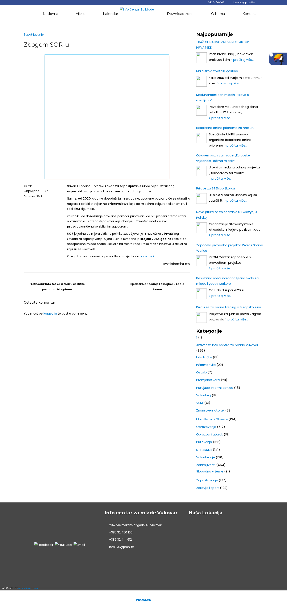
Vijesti (80, 14)
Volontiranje (205, 457)
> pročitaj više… (242, 59)
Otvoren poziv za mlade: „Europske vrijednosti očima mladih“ (223, 158)
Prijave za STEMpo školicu (215, 188)
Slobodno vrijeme (209, 471)
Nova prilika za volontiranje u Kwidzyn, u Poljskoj (226, 215)
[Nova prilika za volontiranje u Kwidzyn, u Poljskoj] (201, 227)
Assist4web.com (28, 588)
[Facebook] (43, 544)
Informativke (206, 365)
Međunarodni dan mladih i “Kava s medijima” (222, 97)
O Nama (218, 14)
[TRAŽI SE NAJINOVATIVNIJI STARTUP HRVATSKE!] (201, 57)
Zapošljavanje (34, 34)
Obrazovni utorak (209, 434)
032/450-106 (216, 2)
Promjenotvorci (208, 380)
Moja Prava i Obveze (212, 419)
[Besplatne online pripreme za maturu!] (201, 138)
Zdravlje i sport (207, 488)
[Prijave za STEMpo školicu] (201, 198)
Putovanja (204, 442)
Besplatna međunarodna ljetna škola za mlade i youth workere (227, 281)
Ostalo (201, 372)
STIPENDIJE (204, 449)
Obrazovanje (206, 427)
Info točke (204, 357)
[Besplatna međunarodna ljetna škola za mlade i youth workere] (201, 293)
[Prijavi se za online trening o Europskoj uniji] (201, 317)
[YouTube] (63, 544)
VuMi (199, 403)
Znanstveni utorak (210, 410)
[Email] (79, 544)
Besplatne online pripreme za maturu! (225, 128)
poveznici (147, 256)
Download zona (180, 14)
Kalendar (110, 14)
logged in (50, 313)
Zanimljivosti (205, 465)
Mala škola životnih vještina (217, 71)
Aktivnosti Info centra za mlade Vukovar (227, 345)
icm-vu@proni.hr (244, 2)
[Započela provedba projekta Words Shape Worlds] (201, 260)
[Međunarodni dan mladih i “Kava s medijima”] (201, 110)
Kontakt (249, 14)
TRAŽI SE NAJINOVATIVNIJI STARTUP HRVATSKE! (222, 45)
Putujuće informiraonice (214, 387)
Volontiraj (203, 395)
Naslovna (50, 14)
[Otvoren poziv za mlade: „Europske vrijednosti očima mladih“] (201, 171)
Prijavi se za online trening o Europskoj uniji (228, 307)
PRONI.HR (143, 599)
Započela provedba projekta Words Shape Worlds (229, 248)
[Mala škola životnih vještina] (201, 81)
